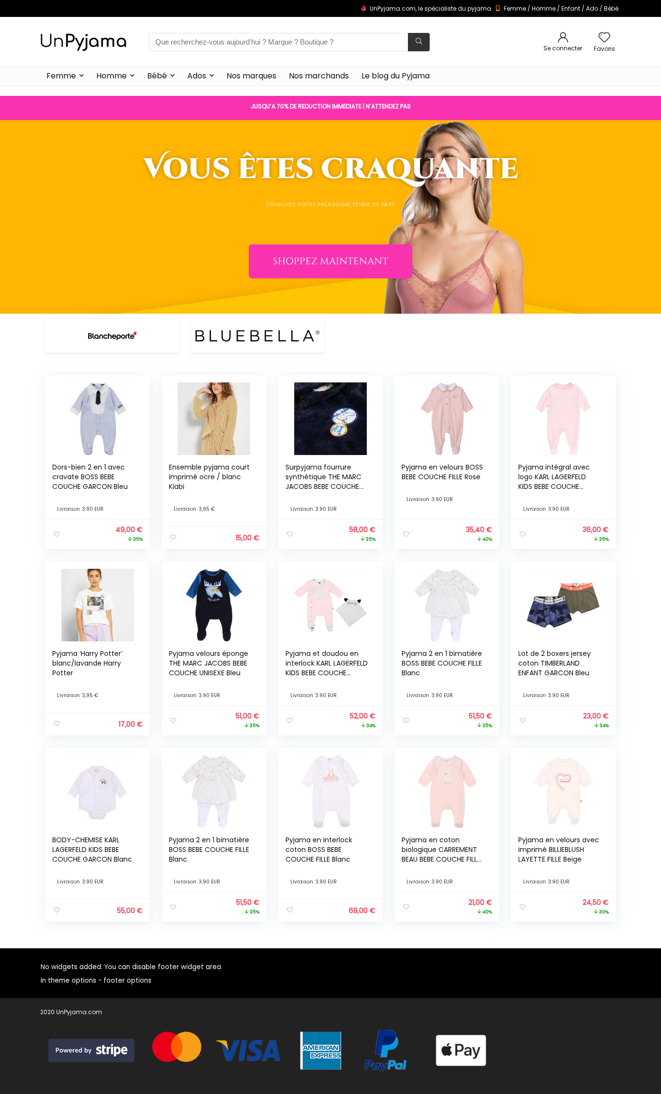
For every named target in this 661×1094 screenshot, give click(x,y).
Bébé (611, 8)
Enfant (570, 8)
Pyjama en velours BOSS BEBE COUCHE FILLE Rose (442, 472)
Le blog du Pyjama (395, 75)
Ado (592, 8)
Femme (515, 8)
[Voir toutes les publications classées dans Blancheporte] (112, 336)
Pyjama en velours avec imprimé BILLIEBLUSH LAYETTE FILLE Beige (558, 849)
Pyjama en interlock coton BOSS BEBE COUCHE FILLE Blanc (318, 849)
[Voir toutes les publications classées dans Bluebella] (258, 336)
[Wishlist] (604, 38)
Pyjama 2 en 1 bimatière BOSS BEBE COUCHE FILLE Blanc (442, 663)
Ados (196, 75)
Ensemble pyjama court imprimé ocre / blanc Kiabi (209, 476)
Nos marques (251, 75)
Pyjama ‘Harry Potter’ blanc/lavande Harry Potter (87, 663)
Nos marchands (319, 75)
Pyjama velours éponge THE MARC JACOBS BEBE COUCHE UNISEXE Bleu (208, 663)
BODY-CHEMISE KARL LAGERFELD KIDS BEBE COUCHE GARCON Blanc (92, 849)
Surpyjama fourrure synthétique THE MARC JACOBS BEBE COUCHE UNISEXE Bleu (323, 481)
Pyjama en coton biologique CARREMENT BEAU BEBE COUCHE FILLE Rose (441, 854)
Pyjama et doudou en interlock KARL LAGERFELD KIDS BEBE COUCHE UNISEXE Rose (326, 668)
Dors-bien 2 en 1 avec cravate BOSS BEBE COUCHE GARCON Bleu (90, 476)
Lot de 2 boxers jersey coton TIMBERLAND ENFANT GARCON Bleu (554, 663)
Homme (544, 8)
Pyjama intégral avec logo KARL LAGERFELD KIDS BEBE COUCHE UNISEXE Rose (554, 481)
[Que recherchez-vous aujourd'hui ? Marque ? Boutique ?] (419, 42)
